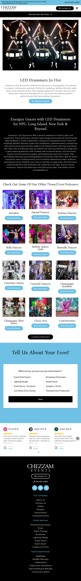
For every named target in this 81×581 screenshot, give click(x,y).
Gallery (40, 506)
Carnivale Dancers (40, 283)
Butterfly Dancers (67, 247)
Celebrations (40, 562)
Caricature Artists (14, 283)
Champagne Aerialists (67, 285)
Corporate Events (40, 516)
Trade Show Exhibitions (41, 565)
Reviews (40, 509)
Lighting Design (40, 537)
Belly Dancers (14, 247)
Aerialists (14, 213)
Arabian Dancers (67, 213)
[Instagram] (34, 488)
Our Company (40, 495)
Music (40, 528)
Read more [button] (7, 443)
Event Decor (40, 544)
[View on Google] (5, 429)
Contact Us (40, 503)
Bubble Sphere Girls (40, 248)
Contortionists (67, 320)
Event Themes (40, 531)
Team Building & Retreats (40, 569)
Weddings (40, 556)
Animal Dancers (40, 212)
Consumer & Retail (40, 572)
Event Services (40, 520)
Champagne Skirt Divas (14, 322)
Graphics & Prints (40, 547)
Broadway (40, 534)
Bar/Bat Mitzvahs (40, 559)
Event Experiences (40, 551)
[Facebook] (40, 488)
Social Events (40, 512)
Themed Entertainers (40, 525)
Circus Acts (40, 320)
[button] (6, 200)
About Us (40, 500)
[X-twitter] (46, 488)
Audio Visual (40, 541)
